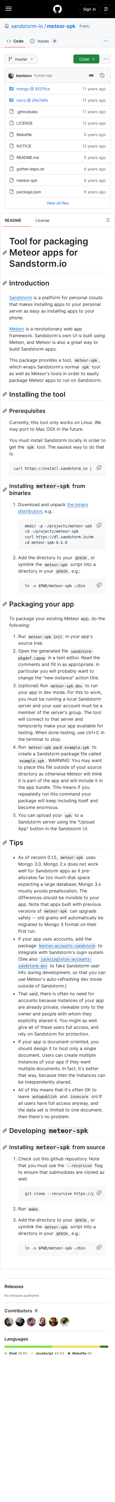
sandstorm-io (27, 26)
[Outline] (107, 220)
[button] (100, 468)
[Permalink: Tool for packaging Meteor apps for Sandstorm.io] (5, 252)
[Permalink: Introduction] (5, 283)
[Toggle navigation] (8, 8)
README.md (27, 157)
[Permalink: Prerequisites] (5, 411)
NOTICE (23, 146)
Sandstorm (20, 297)
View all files (58, 203)
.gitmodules (27, 111)
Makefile (24, 134)
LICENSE (24, 123)
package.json (28, 191)
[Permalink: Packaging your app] (5, 604)
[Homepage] (57, 8)
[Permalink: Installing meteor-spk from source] (5, 1147)
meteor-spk (61, 26)
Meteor (16, 329)
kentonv (24, 75)
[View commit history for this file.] (102, 75)
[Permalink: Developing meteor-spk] (5, 1130)
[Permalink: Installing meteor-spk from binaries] (5, 490)
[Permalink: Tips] (5, 843)
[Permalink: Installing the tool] (5, 394)
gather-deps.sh (30, 168)
